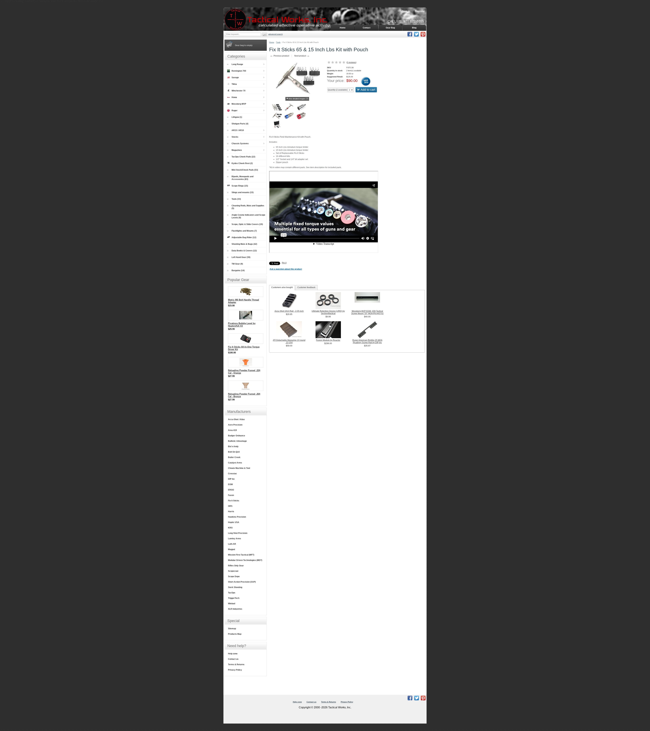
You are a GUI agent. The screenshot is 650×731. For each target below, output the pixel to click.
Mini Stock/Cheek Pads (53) (245, 170)
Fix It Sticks (233, 500)
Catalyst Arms (235, 463)
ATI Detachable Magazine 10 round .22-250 (289, 341)
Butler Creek (234, 457)
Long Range (237, 64)
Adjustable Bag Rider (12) (244, 237)
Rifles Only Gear (236, 565)
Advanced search (275, 34)
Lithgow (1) (237, 117)
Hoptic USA (233, 522)
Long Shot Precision (237, 533)
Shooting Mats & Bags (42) (244, 244)
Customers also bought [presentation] (282, 287)
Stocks (235, 137)
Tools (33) (236, 199)
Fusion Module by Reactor (328, 340)
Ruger (234, 110)
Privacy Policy (235, 670)
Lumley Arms (234, 538)
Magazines (237, 150)
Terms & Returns (236, 664)
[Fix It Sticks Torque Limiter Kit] (277, 107)
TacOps (231, 593)
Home (271, 42)
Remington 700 (239, 71)
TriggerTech (233, 598)
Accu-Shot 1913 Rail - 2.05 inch (289, 311)
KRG (230, 528)
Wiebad (231, 603)
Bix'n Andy (233, 446)
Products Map (234, 634)
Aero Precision (235, 425)
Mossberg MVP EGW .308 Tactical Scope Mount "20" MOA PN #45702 (367, 312)
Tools (278, 42)
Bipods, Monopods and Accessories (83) (242, 177)
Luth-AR (232, 544)
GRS (230, 506)
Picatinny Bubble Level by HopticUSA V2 (241, 324)
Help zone (232, 653)
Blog (414, 28)
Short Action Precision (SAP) (242, 582)
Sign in (406, 11)
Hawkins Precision (237, 517)
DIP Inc (231, 479)
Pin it (284, 263)
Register (420, 11)
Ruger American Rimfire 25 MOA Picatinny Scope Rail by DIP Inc (367, 341)
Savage (235, 77)
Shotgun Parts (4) (240, 124)
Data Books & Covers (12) (244, 250)
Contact (366, 28)
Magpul (231, 549)
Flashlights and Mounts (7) (244, 231)
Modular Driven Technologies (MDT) (245, 560)
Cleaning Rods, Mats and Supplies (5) (248, 207)
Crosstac (232, 473)
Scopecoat (233, 571)
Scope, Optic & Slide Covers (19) (247, 224)
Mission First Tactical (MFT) (241, 555)
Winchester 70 (238, 91)
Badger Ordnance (236, 435)
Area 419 (232, 430)
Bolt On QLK (234, 452)
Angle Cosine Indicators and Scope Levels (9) (248, 216)
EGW (230, 484)
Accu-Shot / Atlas (236, 419)
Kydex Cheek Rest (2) (242, 163)
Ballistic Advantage (237, 441)
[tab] (282, 287)
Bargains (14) (238, 270)
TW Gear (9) (237, 264)
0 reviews (351, 62)
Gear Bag (390, 28)
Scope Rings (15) (240, 186)
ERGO (231, 490)
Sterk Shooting (235, 587)
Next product (302, 56)
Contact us (233, 659)
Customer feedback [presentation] (306, 287)
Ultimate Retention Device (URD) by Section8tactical (328, 312)
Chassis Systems (240, 143)
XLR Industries (235, 609)
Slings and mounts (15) (243, 192)
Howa (234, 97)
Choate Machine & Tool (239, 468)
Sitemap (232, 628)
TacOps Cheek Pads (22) (243, 157)
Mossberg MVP (239, 104)
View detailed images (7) (298, 99)
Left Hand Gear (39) (241, 257)
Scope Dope (234, 576)
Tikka (234, 84)
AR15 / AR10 (238, 130)
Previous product (279, 56)
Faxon (231, 495)
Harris (231, 511)
